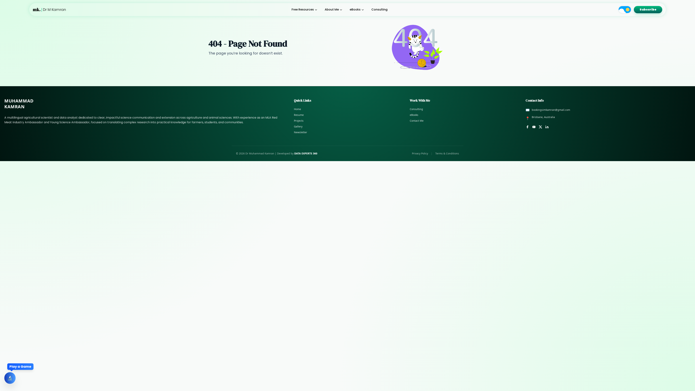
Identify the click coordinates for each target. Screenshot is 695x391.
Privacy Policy (420, 153)
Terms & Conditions (447, 153)
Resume (299, 115)
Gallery (298, 126)
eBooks (355, 9)
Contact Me (417, 120)
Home (297, 109)
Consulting (379, 9)
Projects (299, 120)
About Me (332, 9)
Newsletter (300, 132)
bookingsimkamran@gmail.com (551, 110)
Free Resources (303, 9)
